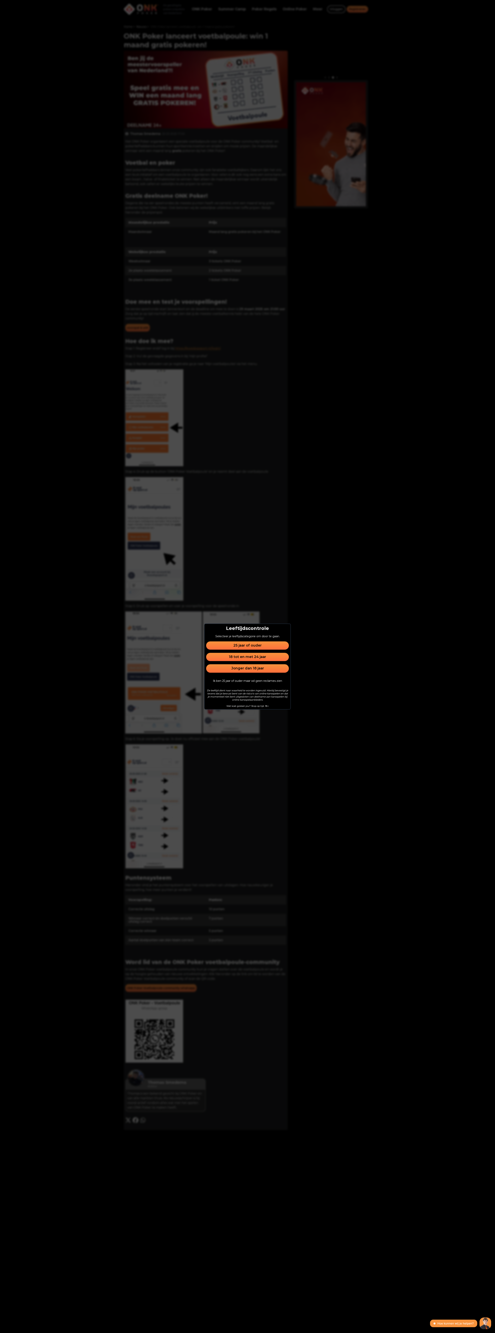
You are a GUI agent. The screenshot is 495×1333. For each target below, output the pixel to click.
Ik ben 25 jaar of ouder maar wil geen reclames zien (247, 681)
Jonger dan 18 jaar (247, 668)
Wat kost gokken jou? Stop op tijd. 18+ (247, 705)
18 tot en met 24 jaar (247, 657)
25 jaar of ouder (247, 645)
